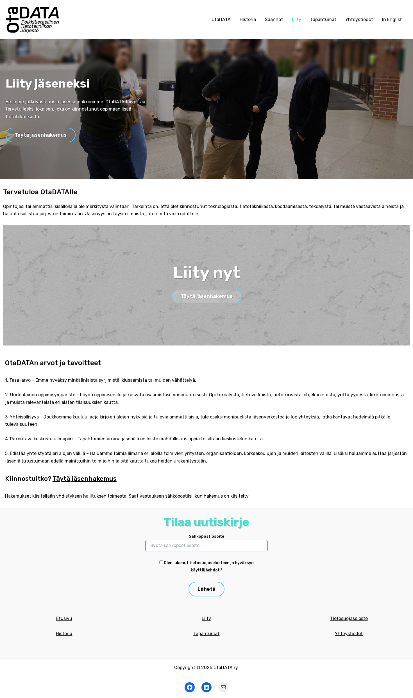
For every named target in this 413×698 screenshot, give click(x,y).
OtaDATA (221, 19)
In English (392, 19)
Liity (296, 19)
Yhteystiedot (359, 19)
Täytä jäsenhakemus (41, 135)
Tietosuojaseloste (349, 618)
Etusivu (64, 618)
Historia (248, 19)
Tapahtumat (323, 19)
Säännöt (274, 19)
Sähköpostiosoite (206, 536)
